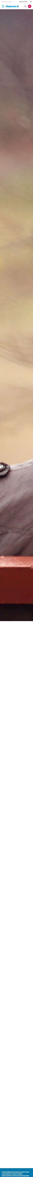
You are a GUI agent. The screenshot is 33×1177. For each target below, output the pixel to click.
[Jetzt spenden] (29, 6)
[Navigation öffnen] (3, 6)
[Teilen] (30, 2)
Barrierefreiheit (23, 1)
